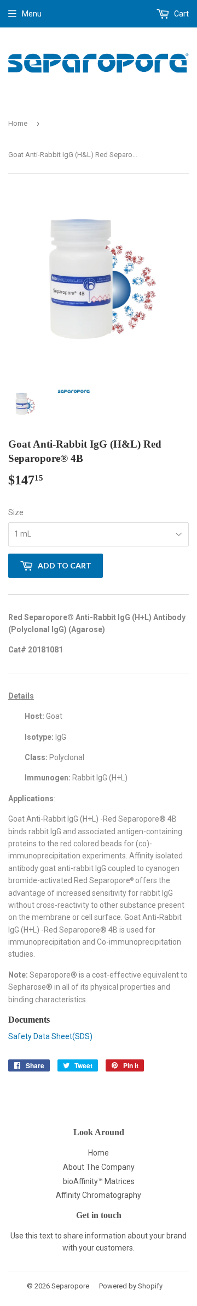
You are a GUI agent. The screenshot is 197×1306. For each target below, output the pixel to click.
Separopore (70, 1286)
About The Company (99, 1167)
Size (16, 512)
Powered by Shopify (131, 1286)
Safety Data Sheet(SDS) (50, 1036)
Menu (32, 13)
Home (17, 123)
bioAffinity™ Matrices (99, 1181)
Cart (180, 13)
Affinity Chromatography (98, 1195)
